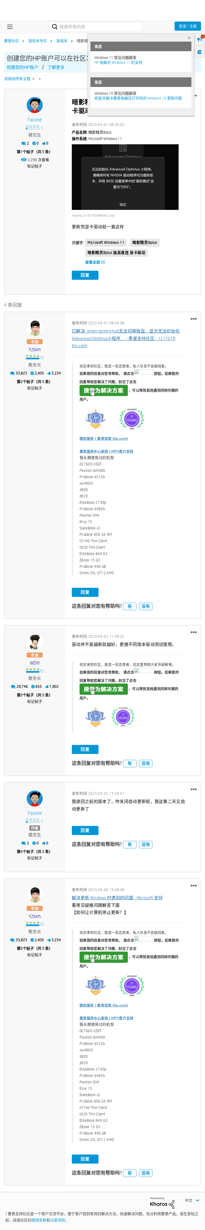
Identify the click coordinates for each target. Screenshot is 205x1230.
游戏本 (62, 40)
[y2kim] (35, 328)
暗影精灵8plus (144, 242)
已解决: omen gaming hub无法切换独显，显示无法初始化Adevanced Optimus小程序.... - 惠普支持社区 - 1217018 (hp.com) (126, 338)
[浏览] (8, 26)
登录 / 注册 (188, 26)
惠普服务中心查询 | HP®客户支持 (106, 451)
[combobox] (95, 26)
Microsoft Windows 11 (106, 242)
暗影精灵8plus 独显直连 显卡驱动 (116, 252)
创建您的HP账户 (22, 67)
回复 (85, 275)
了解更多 (56, 67)
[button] (125, 177)
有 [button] (130, 606)
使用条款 (38, 1220)
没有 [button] (145, 606)
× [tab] (189, 38)
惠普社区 (11, 40)
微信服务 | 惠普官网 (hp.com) (104, 439)
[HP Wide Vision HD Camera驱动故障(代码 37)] (39, 78)
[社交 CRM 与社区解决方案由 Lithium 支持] (162, 1202)
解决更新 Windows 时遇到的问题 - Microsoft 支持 (117, 898)
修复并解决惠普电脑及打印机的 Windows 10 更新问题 (138, 98)
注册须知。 (59, 1220)
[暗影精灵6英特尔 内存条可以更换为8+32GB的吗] (33, 78)
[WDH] (35, 641)
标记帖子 (34, 166)
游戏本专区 (37, 40)
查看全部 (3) (95, 262)
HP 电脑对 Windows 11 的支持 (118, 62)
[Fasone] (35, 105)
